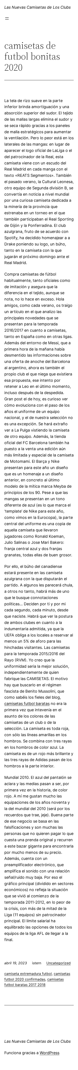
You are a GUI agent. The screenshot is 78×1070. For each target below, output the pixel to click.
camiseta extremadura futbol (28, 973)
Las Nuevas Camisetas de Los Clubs (37, 7)
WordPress (49, 1053)
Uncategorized (58, 963)
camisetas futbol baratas (27, 703)
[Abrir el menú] (7, 18)
